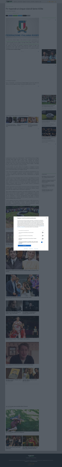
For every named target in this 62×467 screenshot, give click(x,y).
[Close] (47, 218)
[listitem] (31, 230)
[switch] (42, 232)
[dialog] (31, 233)
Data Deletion (26, 248)
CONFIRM (24, 245)
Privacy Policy (36, 248)
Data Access (31, 248)
